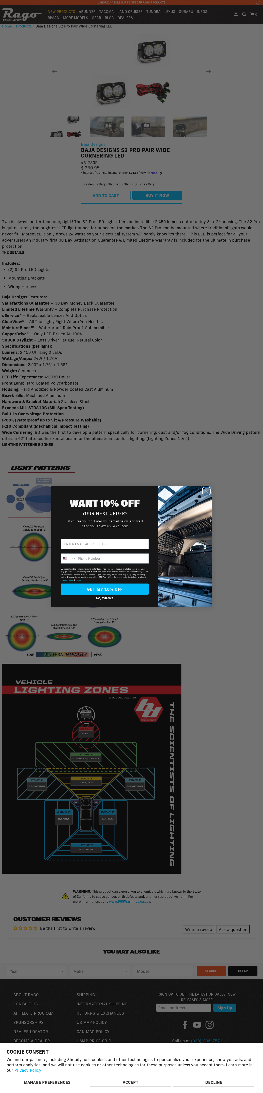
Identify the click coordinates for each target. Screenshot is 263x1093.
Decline (213, 1082)
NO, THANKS (104, 598)
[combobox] (68, 558)
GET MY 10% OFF (105, 589)
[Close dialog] (206, 491)
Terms (78, 580)
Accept (130, 1082)
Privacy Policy (27, 1070)
